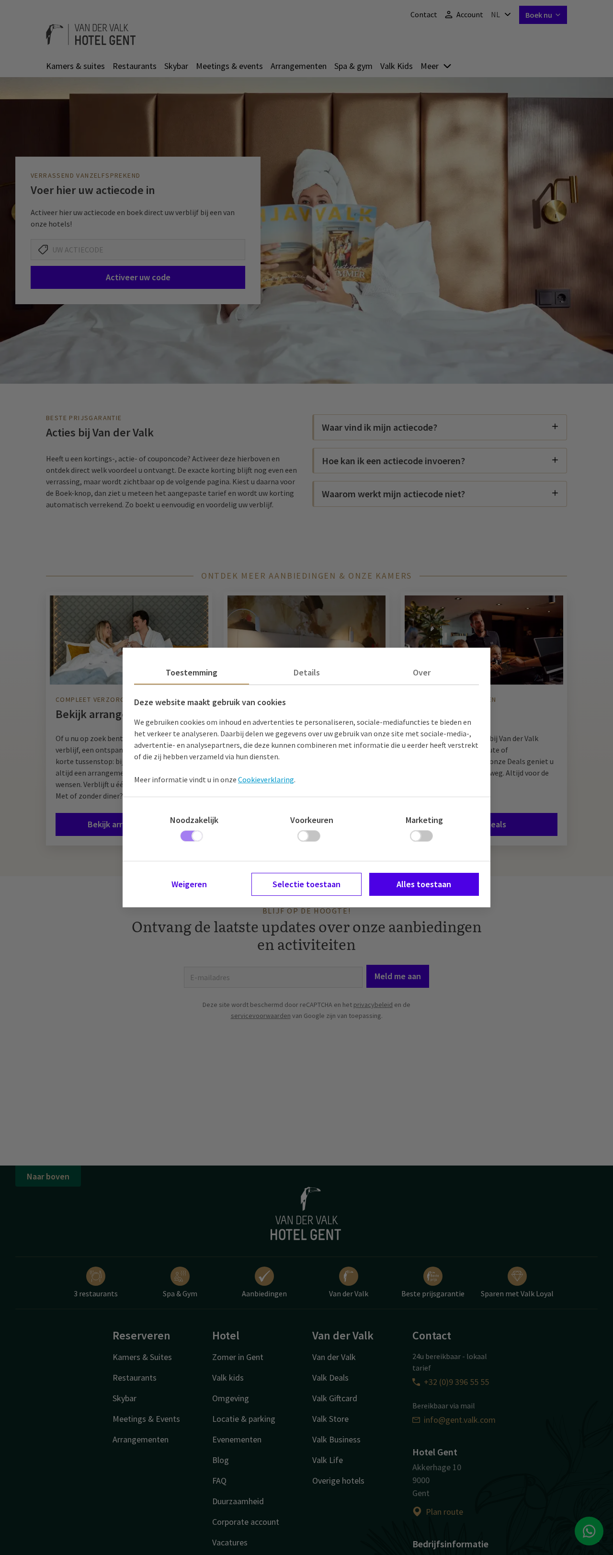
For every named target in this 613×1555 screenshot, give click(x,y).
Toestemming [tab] (191, 672)
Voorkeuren (311, 819)
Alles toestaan (424, 884)
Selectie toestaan (306, 884)
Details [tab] (307, 672)
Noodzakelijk (194, 819)
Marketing (424, 819)
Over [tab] (422, 672)
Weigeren (189, 884)
